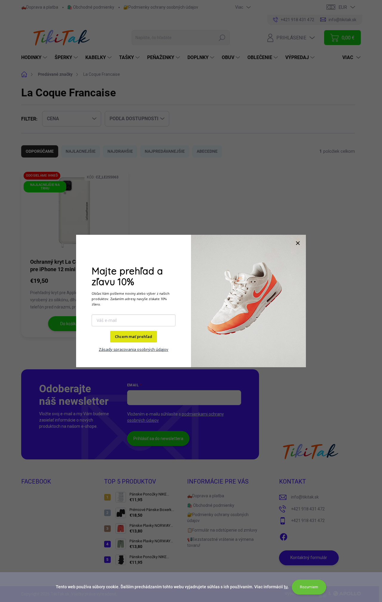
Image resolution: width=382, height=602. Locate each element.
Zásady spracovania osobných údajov (133, 349)
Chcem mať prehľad (133, 336)
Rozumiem (309, 587)
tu (286, 586)
